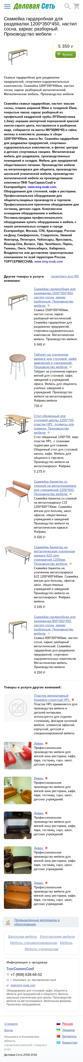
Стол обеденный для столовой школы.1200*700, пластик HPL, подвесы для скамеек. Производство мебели (54, 424)
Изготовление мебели (57, 936)
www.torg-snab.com (23, 985)
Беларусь (69, 1036)
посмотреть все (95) (65, 276)
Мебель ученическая (41, 949)
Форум (8, 1030)
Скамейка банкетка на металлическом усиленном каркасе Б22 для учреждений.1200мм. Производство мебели (54, 555)
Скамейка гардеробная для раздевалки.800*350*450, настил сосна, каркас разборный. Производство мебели (55, 625)
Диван (39, 743)
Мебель (66, 943)
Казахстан (69, 1042)
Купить (67, 54)
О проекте (11, 1024)
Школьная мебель (22, 936)
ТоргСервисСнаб (20, 968)
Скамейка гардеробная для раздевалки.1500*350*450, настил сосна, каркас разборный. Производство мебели (55, 297)
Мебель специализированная (33, 943)
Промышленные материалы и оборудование (37, 922)
